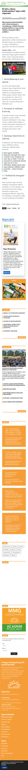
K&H (19, 208)
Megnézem (7, 273)
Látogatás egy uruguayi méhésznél (12, 321)
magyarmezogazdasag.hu (14, 2)
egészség (15, 546)
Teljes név (4, 648)
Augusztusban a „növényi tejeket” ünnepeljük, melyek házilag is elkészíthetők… (11, 326)
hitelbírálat (14, 208)
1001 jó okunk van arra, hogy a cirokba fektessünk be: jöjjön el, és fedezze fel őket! (13, 432)
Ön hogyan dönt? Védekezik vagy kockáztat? (11, 475)
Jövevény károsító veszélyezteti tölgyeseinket (11, 317)
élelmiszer (13, 555)
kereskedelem (6, 549)
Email (3, 643)
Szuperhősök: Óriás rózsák (10, 331)
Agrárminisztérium (6, 546)
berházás (9, 208)
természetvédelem (16, 552)
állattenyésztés (6, 555)
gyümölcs (21, 546)
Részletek (3, 764)
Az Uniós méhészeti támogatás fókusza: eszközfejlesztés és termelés (12, 519)
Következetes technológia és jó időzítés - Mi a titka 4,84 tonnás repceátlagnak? (13, 494)
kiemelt (19, 549)
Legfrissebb (6, 310)
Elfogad (4, 767)
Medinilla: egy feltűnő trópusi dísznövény (14, 313)
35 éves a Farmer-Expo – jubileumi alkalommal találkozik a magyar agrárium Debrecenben (13, 455)
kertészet (13, 549)
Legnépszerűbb (6, 347)
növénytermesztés (6, 552)
